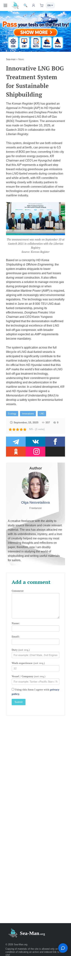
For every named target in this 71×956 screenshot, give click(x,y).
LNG (42, 413)
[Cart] (41, 5)
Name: (16, 623)
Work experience (28, 663)
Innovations (28, 413)
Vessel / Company (28, 676)
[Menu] (5, 5)
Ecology (12, 413)
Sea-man (10, 59)
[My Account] (33, 5)
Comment (18, 590)
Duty (21, 649)
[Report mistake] (63, 948)
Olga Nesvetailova (35, 502)
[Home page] (15, 5)
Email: (16, 636)
